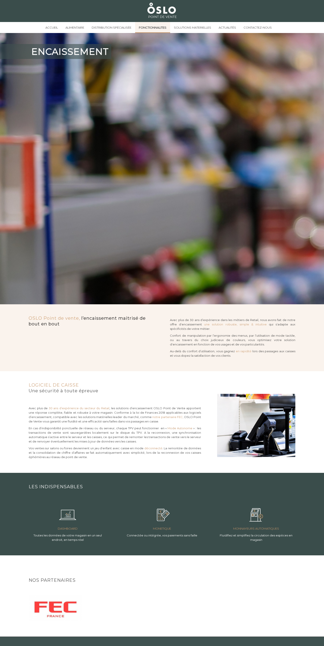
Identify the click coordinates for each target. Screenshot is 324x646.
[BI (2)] (67, 515)
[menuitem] (52, 27)
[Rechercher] (279, 27)
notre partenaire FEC (167, 417)
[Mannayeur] (256, 515)
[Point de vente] (162, 11)
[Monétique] (162, 515)
